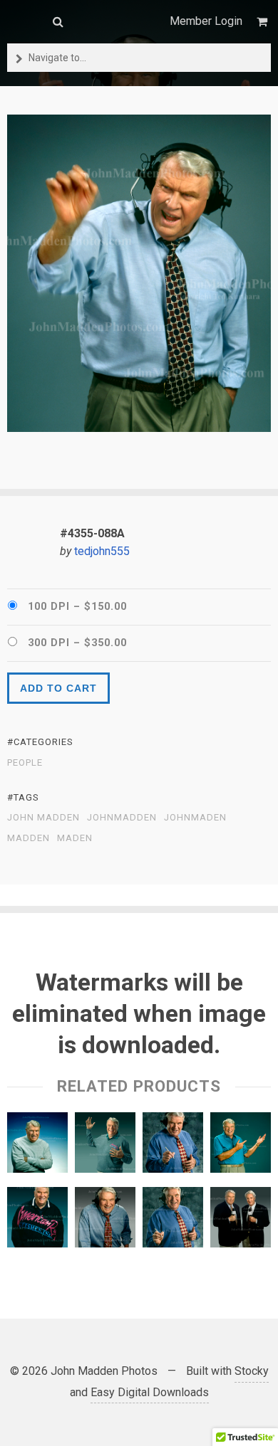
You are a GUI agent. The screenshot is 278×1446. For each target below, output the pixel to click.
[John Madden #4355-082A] (240, 1146)
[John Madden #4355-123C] (105, 1146)
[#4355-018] (173, 1146)
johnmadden (122, 818)
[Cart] (264, 21)
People (25, 763)
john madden (43, 818)
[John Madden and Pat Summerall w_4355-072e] (240, 1221)
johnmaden (195, 818)
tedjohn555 (102, 551)
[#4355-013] (173, 1221)
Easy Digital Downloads (150, 1392)
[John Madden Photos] (22, 21)
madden (28, 838)
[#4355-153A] (37, 1146)
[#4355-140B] (37, 1221)
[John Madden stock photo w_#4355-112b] (105, 1221)
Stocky (252, 1371)
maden (75, 838)
